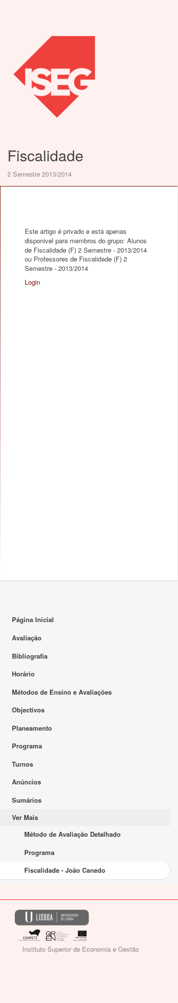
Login (32, 282)
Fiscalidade (45, 155)
